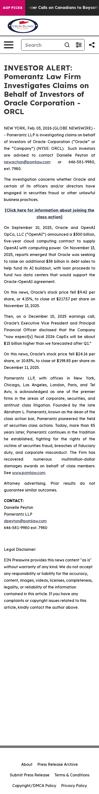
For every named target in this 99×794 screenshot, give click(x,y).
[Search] (67, 44)
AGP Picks (12, 8)
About (26, 764)
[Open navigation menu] (8, 45)
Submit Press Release (30, 775)
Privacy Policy (74, 785)
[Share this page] (91, 45)
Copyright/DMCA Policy (34, 785)
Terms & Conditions (71, 775)
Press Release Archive (57, 764)
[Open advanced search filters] (78, 44)
